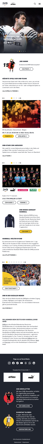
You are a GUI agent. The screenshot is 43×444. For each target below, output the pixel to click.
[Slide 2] (19, 51)
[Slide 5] (25, 51)
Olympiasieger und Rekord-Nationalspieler (19, 38)
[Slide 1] (17, 51)
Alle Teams (6, 156)
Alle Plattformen (9, 255)
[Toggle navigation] (35, 3)
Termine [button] (23, 202)
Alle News (8, 43)
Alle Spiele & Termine (10, 91)
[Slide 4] (23, 51)
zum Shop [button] (25, 231)
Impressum (26, 442)
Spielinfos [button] (22, 136)
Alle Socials (7, 308)
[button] (3, 98)
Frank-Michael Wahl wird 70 (13, 33)
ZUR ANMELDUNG (24, 406)
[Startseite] (4, 3)
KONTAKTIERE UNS (25, 429)
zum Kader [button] (8, 202)
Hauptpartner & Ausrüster (21, 370)
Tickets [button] (7, 136)
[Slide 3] (21, 51)
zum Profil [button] (26, 69)
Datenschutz (17, 442)
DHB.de (4, 324)
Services (7, 342)
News (37, 340)
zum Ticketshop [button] (10, 288)
